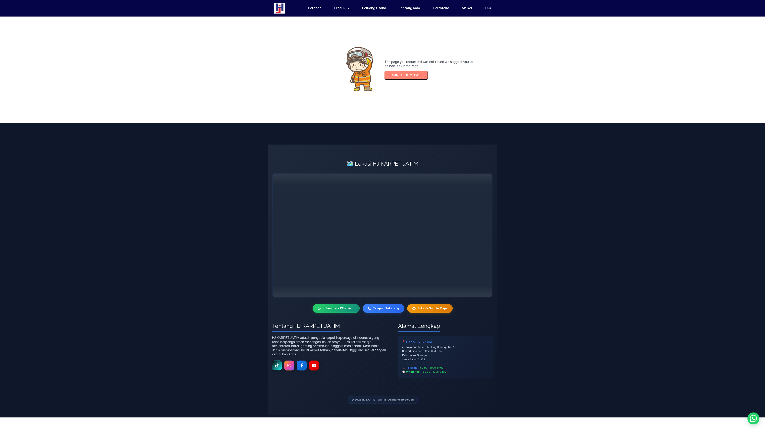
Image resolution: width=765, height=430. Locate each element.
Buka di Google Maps (432, 308)
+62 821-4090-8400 (430, 367)
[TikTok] (277, 365)
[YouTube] (314, 365)
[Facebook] (302, 365)
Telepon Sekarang (386, 308)
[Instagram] (289, 365)
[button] (753, 418)
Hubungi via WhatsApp (338, 308)
